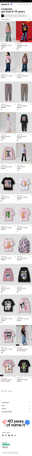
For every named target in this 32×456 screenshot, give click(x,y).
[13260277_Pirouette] (18, 200)
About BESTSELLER (7, 411)
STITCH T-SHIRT (21, 166)
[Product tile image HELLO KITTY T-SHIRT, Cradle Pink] (8, 62)
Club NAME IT (5, 402)
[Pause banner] (31, 1)
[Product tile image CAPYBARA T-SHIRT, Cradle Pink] (8, 244)
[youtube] (9, 435)
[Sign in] (22, 4)
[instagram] (6, 435)
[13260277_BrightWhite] (17, 200)
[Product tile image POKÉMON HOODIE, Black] (24, 31)
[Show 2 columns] (30, 19)
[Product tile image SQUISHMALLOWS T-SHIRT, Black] (24, 335)
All (2, 15)
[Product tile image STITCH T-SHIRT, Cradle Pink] (24, 153)
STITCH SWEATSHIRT (6, 166)
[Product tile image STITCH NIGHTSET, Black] (24, 122)
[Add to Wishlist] (15, 44)
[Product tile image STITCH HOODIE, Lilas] (8, 274)
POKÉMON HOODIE (6, 45)
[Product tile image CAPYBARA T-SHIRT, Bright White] (24, 183)
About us (4, 408)
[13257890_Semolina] (2, 109)
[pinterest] (12, 435)
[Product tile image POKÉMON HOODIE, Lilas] (8, 31)
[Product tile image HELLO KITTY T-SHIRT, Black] (8, 305)
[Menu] (30, 4)
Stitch (27, 15)
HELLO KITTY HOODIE (23, 318)
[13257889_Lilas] (1, 291)
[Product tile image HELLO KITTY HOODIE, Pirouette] (24, 305)
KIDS (2, 391)
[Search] (19, 4)
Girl (6, 391)
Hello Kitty (21, 15)
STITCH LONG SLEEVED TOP (24, 75)
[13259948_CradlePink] (17, 170)
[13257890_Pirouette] (1, 109)
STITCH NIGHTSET (5, 136)
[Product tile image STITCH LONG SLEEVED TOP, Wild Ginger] (24, 62)
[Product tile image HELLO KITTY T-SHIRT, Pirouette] (8, 335)
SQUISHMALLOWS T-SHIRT (24, 349)
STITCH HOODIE (5, 288)
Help (3, 405)
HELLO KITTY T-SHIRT (6, 75)
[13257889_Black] (2, 291)
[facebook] (3, 435)
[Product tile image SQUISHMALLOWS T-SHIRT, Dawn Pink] (8, 366)
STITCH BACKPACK (22, 258)
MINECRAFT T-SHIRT (6, 227)
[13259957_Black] (2, 48)
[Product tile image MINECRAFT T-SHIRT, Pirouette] (8, 214)
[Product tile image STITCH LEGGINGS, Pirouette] (8, 92)
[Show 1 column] (28, 19)
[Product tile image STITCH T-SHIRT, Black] (8, 183)
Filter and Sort (5, 19)
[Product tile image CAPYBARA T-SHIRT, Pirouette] (24, 214)
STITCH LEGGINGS (6, 106)
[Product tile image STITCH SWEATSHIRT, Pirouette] (8, 153)
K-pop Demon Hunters (11, 15)
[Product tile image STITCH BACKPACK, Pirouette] (24, 244)
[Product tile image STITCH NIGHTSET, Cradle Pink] (8, 122)
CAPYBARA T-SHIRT (22, 197)
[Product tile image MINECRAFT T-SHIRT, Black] (24, 366)
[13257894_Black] (1, 322)
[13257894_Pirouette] (2, 322)
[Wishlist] (24, 4)
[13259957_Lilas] (1, 48)
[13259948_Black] (18, 170)
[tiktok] (15, 435)
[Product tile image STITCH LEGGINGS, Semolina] (24, 92)
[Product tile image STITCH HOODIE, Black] (24, 274)
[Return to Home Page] (6, 4)
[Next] (1, 33)
